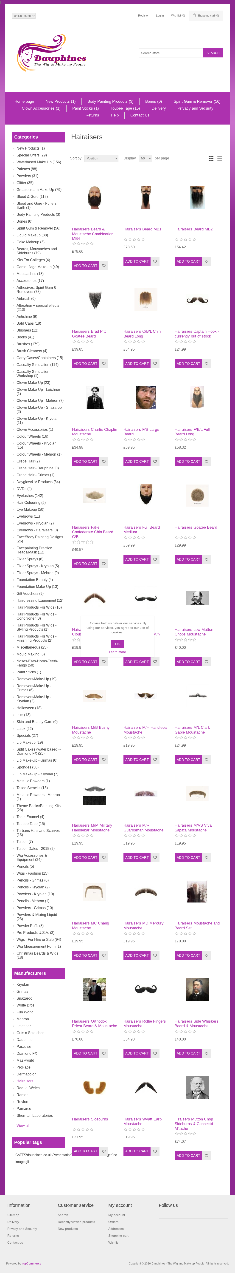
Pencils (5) (25, 866)
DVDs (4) (24, 489)
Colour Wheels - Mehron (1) (39, 454)
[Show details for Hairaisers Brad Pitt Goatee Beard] (95, 300)
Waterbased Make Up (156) (39, 162)
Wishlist (113, 1242)
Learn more (117, 652)
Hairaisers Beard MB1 (142, 229)
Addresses (116, 1228)
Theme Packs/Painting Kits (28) (39, 808)
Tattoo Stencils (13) (32, 788)
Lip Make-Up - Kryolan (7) (37, 774)
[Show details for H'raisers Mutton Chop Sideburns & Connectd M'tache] (197, 1087)
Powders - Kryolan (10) (35, 894)
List (219, 158)
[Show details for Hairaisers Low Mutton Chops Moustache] (197, 598)
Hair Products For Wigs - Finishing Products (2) (36, 638)
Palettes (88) (27, 169)
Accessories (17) (30, 281)
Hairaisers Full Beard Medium (141, 529)
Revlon (22, 1102)
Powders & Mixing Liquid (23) (37, 917)
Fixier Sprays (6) (30, 559)
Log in (160, 15)
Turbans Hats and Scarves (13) (38, 833)
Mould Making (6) (31, 654)
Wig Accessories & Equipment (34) (32, 857)
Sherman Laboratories (35, 1115)
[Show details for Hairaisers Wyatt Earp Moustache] (146, 1087)
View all (23, 1126)
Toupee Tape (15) (125, 108)
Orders (113, 1222)
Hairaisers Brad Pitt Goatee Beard (89, 333)
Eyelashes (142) (30, 496)
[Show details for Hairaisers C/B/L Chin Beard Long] (146, 300)
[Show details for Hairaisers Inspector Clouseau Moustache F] (95, 598)
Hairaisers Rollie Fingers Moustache (144, 1023)
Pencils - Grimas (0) (33, 880)
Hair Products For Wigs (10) (39, 607)
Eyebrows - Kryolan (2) (35, 523)
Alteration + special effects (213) (38, 307)
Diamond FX (27, 1053)
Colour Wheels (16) (32, 436)
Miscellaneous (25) (32, 647)
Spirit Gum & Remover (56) (197, 101)
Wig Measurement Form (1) (39, 946)
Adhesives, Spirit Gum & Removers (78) (36, 290)
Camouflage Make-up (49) (38, 267)
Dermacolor (26, 1074)
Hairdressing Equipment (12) (40, 600)
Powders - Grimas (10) (35, 908)
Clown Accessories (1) (41, 108)
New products (68, 1228)
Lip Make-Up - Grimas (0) (37, 760)
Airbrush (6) (26, 299)
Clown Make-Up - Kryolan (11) (38, 421)
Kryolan (23, 985)
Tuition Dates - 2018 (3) (36, 849)
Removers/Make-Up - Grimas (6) (34, 688)
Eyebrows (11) (28, 516)
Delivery (159, 108)
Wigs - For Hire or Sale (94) (39, 939)
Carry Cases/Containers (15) (40, 358)
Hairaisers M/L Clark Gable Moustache (192, 729)
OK (117, 644)
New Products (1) (61, 101)
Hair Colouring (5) (31, 503)
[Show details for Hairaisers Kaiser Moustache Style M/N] (146, 598)
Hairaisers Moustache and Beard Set (197, 925)
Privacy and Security (195, 108)
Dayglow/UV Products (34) (38, 482)
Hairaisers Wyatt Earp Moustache (142, 1121)
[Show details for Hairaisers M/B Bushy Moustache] (95, 696)
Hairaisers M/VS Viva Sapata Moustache (193, 827)
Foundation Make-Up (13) (37, 587)
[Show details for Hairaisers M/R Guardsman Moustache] (146, 794)
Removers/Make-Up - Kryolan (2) (34, 699)
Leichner (24, 1026)
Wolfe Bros (25, 1005)
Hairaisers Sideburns (90, 1119)
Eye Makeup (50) (30, 509)
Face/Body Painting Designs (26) (40, 539)
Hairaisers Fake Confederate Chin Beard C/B (92, 532)
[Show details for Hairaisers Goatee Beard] (197, 496)
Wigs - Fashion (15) (32, 873)
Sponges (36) (28, 767)
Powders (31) (27, 176)
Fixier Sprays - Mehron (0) (38, 573)
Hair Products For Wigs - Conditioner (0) (36, 616)
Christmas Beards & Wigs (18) (37, 955)
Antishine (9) (27, 316)
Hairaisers (25, 1081)
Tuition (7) (25, 842)
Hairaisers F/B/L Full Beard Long (192, 431)
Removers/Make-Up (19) (36, 679)
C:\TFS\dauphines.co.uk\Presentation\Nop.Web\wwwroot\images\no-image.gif (66, 1158)
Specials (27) (27, 735)
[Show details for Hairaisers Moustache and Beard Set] (197, 891)
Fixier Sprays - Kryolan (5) (38, 566)
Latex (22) (25, 729)
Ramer (22, 1095)
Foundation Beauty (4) (35, 580)
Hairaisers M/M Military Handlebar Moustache (92, 827)
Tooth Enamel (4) (30, 817)
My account (116, 1215)
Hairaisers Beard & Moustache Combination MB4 (92, 234)
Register (143, 15)
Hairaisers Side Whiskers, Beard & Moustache (197, 1023)
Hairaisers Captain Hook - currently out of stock (197, 333)
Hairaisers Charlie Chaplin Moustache (94, 431)
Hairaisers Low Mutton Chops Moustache (194, 631)
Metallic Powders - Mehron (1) (38, 797)
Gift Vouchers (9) (30, 593)
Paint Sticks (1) (85, 108)
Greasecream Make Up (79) (39, 190)
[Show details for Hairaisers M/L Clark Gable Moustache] (197, 696)
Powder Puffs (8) (30, 926)
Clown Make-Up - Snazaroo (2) (39, 409)
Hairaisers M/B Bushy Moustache (91, 729)
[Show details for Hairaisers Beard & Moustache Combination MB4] (95, 197)
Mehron (23, 1019)
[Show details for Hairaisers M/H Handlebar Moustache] (146, 696)
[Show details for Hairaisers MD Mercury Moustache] (146, 891)
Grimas (22, 991)
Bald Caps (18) (29, 323)
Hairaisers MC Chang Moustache (90, 925)
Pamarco (24, 1109)
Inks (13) (24, 715)
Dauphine (25, 1040)
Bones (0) (153, 101)
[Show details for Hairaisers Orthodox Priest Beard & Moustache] (95, 989)
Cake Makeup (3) (31, 242)
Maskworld (25, 1060)
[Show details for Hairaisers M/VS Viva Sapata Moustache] (197, 794)
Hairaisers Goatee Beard (196, 527)
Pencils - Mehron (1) (33, 901)
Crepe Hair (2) (28, 461)
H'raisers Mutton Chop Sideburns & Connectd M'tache (194, 1124)
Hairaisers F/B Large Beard (141, 431)
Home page (24, 101)
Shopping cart (118, 1235)
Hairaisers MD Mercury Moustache (143, 925)
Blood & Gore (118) (32, 196)
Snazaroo (24, 998)
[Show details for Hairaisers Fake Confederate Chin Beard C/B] (95, 496)
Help (115, 115)
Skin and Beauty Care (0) (37, 722)
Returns (92, 115)
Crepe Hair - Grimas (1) (35, 475)
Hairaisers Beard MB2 (194, 229)
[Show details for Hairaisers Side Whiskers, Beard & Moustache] (197, 989)
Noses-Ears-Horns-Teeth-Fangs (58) (37, 663)
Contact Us (140, 115)
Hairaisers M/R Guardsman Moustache (143, 827)
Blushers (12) (27, 330)
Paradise (24, 1047)
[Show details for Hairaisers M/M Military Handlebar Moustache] (95, 794)
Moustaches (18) (30, 274)
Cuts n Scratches (30, 1033)
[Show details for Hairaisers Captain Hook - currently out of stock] (197, 300)
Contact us (15, 1242)
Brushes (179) (28, 344)
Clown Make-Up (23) (33, 383)
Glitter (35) (25, 183)
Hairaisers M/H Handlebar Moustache (145, 729)
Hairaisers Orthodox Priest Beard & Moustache (94, 1023)
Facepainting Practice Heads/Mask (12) (34, 550)
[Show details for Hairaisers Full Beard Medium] (146, 496)
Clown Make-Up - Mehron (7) (40, 401)
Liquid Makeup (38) (32, 235)
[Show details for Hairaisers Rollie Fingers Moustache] (146, 989)
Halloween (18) (29, 708)
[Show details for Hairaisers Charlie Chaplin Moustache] (95, 397)
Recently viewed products (76, 1222)
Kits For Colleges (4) (33, 260)
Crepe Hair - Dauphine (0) (38, 468)
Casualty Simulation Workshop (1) (33, 374)
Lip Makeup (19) (30, 742)
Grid (211, 158)
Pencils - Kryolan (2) (33, 887)
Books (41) (25, 337)
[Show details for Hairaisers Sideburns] (95, 1087)
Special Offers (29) (32, 155)
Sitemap (13, 1215)
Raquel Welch (28, 1088)
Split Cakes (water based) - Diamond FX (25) (39, 751)
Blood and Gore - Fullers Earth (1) (36, 205)
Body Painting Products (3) (110, 101)
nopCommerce (31, 1263)
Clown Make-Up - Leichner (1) (38, 392)
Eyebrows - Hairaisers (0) (37, 530)
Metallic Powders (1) (33, 781)
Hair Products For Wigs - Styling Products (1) (36, 627)
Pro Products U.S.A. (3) (35, 933)
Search (63, 1215)
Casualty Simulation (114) (38, 365)
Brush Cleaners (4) (32, 351)
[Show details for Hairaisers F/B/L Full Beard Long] (197, 397)
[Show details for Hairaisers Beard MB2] (197, 197)
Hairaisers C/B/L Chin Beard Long (142, 333)
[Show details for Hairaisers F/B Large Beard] (146, 397)
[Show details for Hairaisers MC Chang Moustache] (95, 891)
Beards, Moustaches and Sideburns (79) (37, 251)
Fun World (25, 1012)
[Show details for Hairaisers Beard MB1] (146, 197)
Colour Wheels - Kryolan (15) (36, 445)
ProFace (24, 1067)
